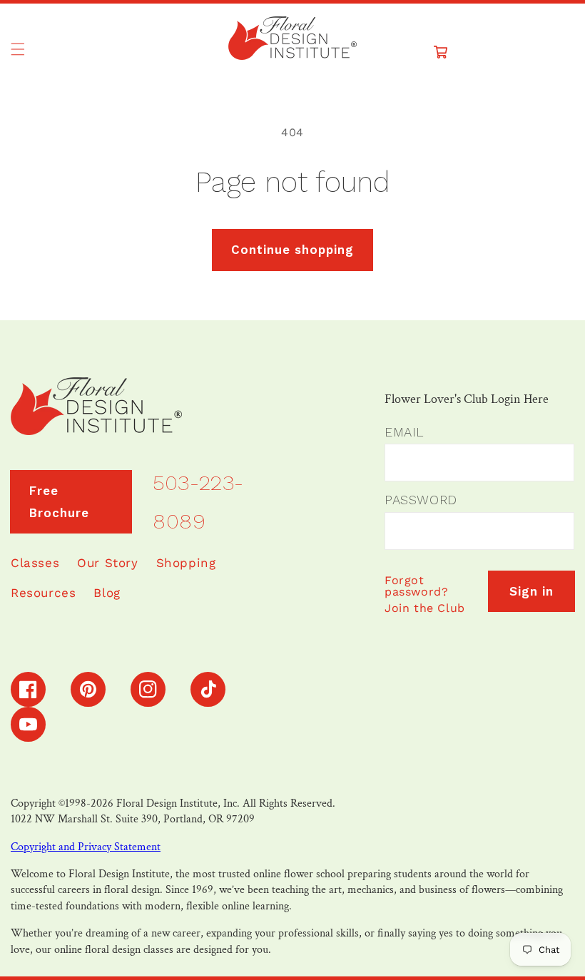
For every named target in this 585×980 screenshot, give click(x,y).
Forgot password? (416, 585)
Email (404, 431)
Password (421, 499)
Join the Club (425, 608)
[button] (18, 49)
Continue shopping (292, 250)
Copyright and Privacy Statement (86, 846)
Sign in (531, 591)
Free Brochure (59, 502)
